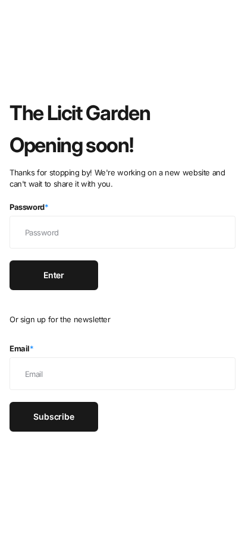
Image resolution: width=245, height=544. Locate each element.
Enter (53, 275)
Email (22, 348)
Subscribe (53, 416)
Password (29, 207)
